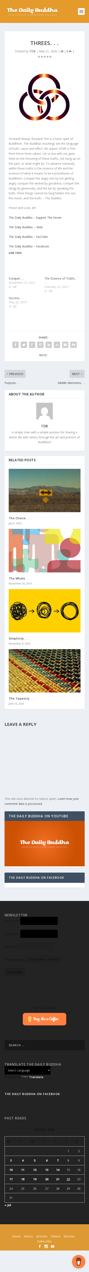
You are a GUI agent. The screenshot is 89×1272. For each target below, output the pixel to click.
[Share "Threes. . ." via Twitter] (24, 345)
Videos (56, 1236)
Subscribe (44, 1241)
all (61, 51)
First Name (12, 921)
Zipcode (10, 946)
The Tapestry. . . (21, 698)
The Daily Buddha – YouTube (28, 237)
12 (34, 1170)
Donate (69, 1236)
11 (22, 1170)
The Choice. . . (19, 518)
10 (11, 1170)
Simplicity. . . (19, 638)
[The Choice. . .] (45, 490)
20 (46, 1179)
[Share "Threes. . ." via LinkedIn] (48, 345)
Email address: (15, 959)
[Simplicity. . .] (45, 610)
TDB (32, 51)
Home (16, 1236)
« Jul (8, 1205)
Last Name (12, 934)
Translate (36, 1077)
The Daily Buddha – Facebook (29, 246)
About (28, 1236)
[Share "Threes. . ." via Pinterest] (40, 345)
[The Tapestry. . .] (45, 670)
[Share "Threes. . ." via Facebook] (15, 345)
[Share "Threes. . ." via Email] (65, 345)
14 (57, 1170)
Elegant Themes (37, 1230)
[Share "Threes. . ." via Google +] (32, 345)
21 (57, 1179)
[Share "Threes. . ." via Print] (73, 345)
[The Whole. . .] (45, 550)
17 (11, 1179)
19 (34, 1179)
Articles (42, 1236)
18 (22, 1179)
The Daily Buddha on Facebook (36, 877)
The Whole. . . (19, 578)
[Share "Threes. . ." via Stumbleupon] (57, 345)
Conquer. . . (16, 278)
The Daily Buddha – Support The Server (35, 218)
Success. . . (16, 298)
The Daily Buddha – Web (26, 227)
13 (46, 1170)
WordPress (72, 1230)
